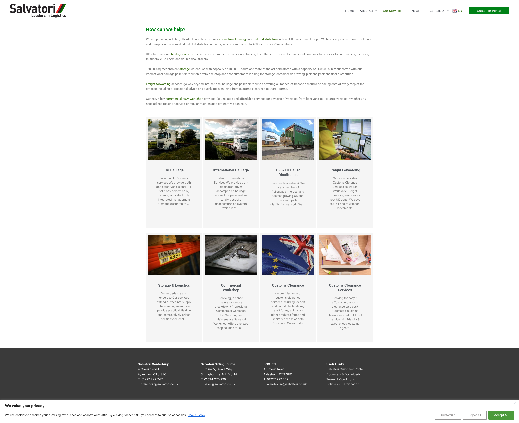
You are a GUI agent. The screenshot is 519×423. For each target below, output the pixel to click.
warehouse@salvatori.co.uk (287, 384)
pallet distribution (266, 39)
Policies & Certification (342, 384)
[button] (489, 10)
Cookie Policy (196, 415)
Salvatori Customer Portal (345, 369)
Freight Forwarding (345, 170)
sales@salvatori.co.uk (219, 384)
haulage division (182, 54)
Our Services (392, 11)
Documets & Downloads (343, 374)
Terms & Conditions (340, 379)
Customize (448, 415)
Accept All (501, 415)
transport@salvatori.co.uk (159, 384)
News (416, 11)
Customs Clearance (288, 285)
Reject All (475, 415)
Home (349, 11)
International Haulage (231, 170)
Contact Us (437, 11)
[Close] (514, 403)
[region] (259, 411)
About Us (366, 11)
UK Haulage (174, 170)
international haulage (233, 39)
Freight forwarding (158, 84)
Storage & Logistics (174, 285)
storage (184, 69)
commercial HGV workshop (184, 99)
